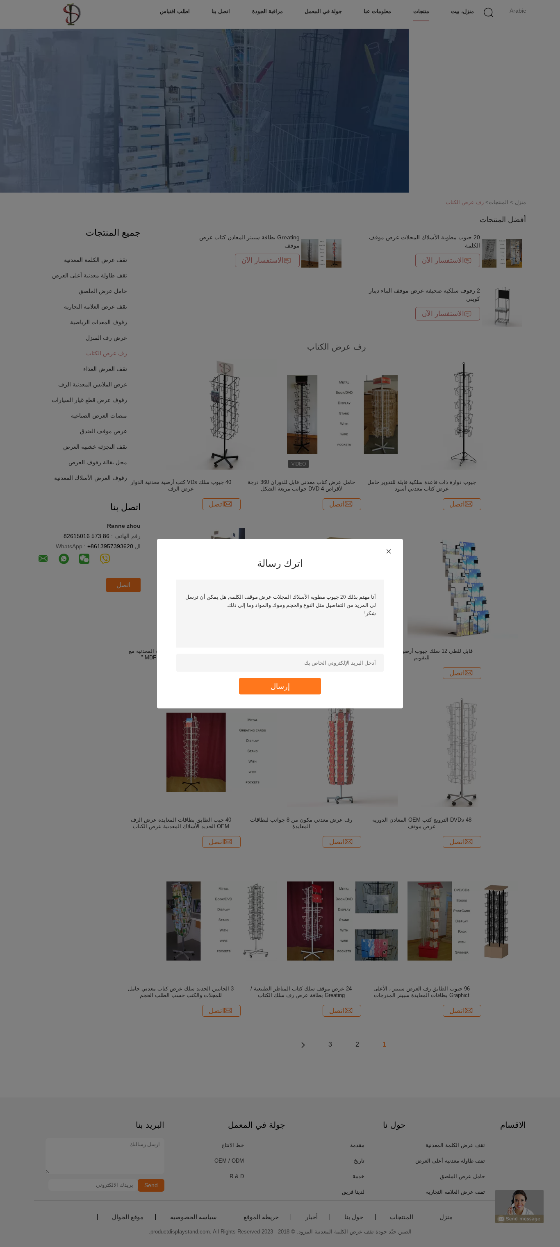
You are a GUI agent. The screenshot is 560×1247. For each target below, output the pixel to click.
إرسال (280, 685)
